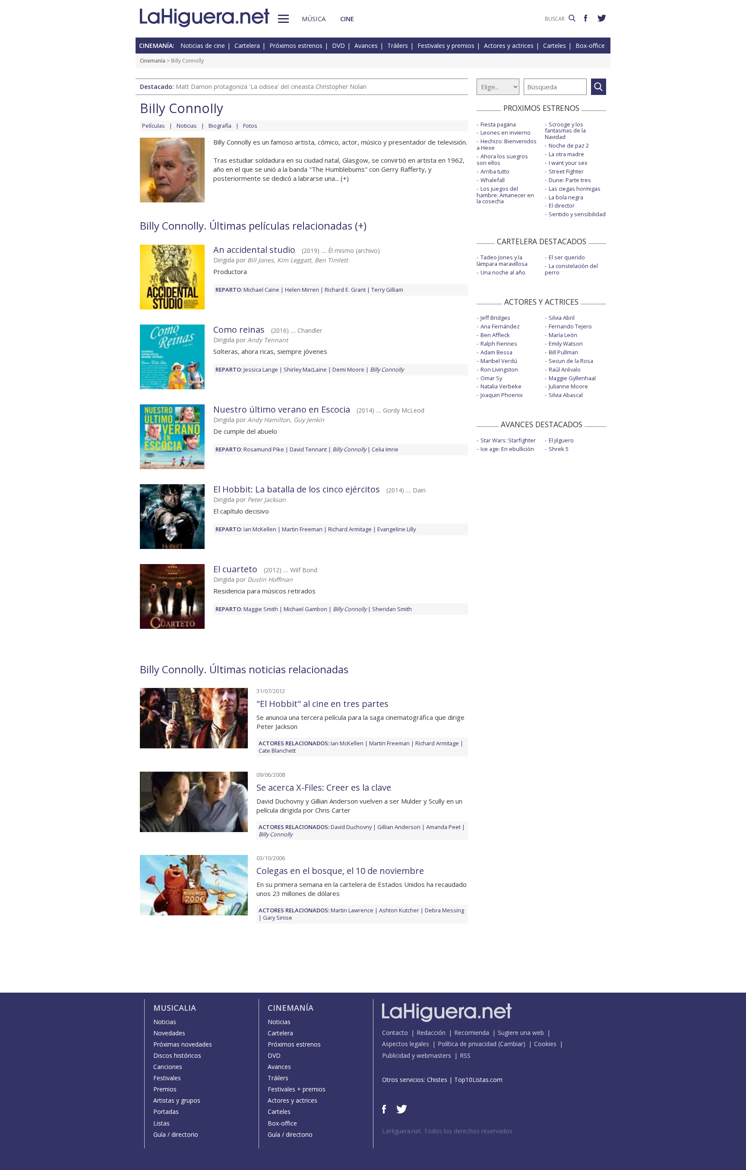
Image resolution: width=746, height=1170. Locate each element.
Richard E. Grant (345, 289)
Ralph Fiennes (498, 343)
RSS (465, 1055)
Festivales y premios (445, 45)
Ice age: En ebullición (507, 449)
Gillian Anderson (398, 827)
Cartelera (247, 45)
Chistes (437, 1079)
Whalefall (492, 180)
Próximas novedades (182, 1044)
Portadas (166, 1111)
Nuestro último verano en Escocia (281, 409)
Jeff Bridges (495, 318)
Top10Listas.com (478, 1079)
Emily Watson (566, 343)
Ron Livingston (499, 369)
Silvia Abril (562, 318)
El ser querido (567, 257)
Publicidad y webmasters (416, 1055)
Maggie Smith (260, 609)
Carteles (554, 45)
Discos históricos (177, 1055)
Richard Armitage (350, 529)
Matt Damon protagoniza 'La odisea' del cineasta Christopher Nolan (271, 86)
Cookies (545, 1044)
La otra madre (566, 154)
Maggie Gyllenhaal (572, 378)
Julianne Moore (568, 386)
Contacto (395, 1032)
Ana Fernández (500, 326)
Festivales (167, 1078)
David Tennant (308, 449)
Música (314, 18)
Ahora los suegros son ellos (502, 159)
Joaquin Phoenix (501, 395)
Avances (366, 45)
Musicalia (174, 1008)
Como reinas (239, 329)
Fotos (250, 125)
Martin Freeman (302, 529)
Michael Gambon (305, 609)
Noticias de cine (202, 45)
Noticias (187, 125)
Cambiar (511, 1044)
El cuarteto (235, 569)
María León (563, 335)
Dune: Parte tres (570, 180)
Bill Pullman (563, 352)
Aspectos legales (405, 1044)
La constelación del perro (571, 269)
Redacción (431, 1032)
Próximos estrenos (295, 45)
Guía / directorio (175, 1134)
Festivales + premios (297, 1089)
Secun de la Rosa (571, 361)
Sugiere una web (521, 1032)
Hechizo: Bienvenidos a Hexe (507, 144)
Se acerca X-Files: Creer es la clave (323, 787)
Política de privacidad (467, 1044)
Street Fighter (566, 171)
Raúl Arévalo (565, 369)
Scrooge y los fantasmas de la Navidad (565, 130)
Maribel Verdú (498, 361)
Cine (347, 18)
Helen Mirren (302, 289)
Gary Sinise (277, 917)
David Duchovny (351, 827)
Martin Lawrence (352, 910)
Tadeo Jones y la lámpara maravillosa (502, 260)
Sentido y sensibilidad (577, 214)
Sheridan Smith (392, 609)
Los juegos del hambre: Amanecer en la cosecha (505, 195)
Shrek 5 (559, 449)
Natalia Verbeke (501, 386)
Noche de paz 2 (569, 145)
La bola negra (566, 197)
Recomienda (471, 1032)
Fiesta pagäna (498, 124)
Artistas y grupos (176, 1100)
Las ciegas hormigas (575, 188)
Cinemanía (152, 60)
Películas (153, 125)
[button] (283, 19)
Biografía (220, 125)
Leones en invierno (505, 132)
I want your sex (568, 163)
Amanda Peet (443, 827)
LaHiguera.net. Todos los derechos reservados (447, 1131)
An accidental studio (254, 249)
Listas (161, 1123)
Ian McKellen (259, 529)
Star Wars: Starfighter (508, 440)
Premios (165, 1089)
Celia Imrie (385, 449)
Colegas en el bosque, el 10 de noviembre (340, 871)
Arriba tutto (494, 171)
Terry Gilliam (387, 289)
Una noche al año (502, 272)
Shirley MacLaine (305, 369)
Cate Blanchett (277, 750)
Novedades (169, 1033)
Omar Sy (491, 378)
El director (562, 205)
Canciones (167, 1067)
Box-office (590, 45)
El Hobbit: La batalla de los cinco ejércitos (296, 489)
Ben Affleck (495, 335)
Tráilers (397, 45)
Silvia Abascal (566, 395)
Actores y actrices (509, 45)
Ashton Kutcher (399, 910)
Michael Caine (261, 289)
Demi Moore (348, 369)
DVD (338, 45)
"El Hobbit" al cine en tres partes (322, 704)
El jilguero (561, 440)
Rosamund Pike (263, 449)
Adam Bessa (496, 352)
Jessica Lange (260, 369)
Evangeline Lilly (396, 529)
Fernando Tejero (570, 326)
